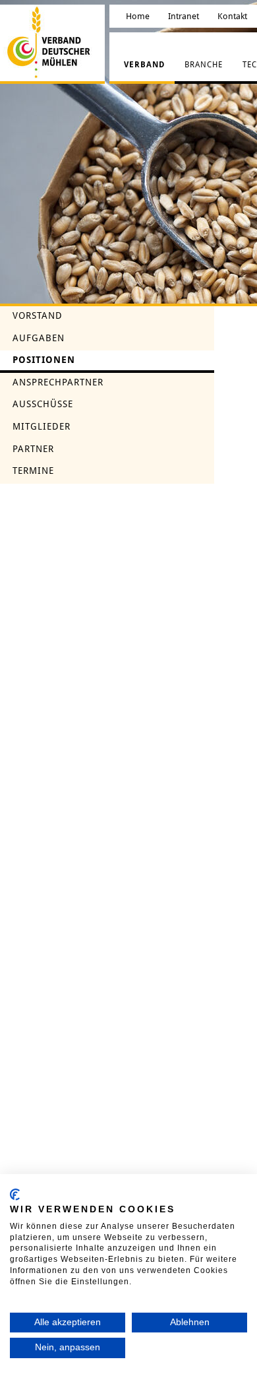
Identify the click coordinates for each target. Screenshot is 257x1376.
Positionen (44, 359)
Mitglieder (42, 426)
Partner (33, 448)
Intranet (183, 16)
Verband (144, 64)
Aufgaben (39, 338)
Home (138, 16)
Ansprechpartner (58, 382)
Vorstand (38, 315)
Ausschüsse (43, 404)
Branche (204, 64)
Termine (33, 470)
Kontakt (232, 16)
